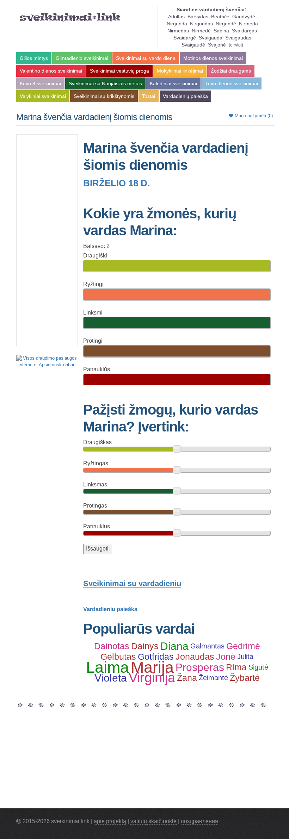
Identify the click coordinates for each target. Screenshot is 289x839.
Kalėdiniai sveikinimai (173, 83)
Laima (107, 667)
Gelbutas (118, 656)
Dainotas (111, 646)
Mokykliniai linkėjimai (180, 71)
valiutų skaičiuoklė (153, 821)
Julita (245, 656)
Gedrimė (243, 646)
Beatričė (220, 16)
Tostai (148, 96)
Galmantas (207, 646)
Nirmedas (178, 30)
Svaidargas (244, 30)
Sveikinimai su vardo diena (146, 58)
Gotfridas (156, 656)
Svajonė (217, 45)
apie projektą (110, 821)
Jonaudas (195, 656)
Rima (236, 667)
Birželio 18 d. (116, 183)
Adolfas (176, 16)
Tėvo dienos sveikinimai (231, 83)
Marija (152, 667)
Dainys (145, 646)
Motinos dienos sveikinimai (213, 58)
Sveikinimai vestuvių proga (119, 71)
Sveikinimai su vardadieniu (132, 583)
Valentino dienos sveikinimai (51, 71)
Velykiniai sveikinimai (43, 96)
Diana (174, 646)
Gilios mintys (34, 58)
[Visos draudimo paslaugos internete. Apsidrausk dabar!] (47, 361)
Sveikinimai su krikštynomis (104, 96)
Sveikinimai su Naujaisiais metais (105, 83)
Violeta (110, 677)
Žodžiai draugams (231, 71)
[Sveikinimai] (70, 17)
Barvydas (197, 16)
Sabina (221, 30)
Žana (187, 678)
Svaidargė (184, 38)
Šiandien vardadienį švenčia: (211, 9)
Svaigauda (210, 38)
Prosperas (200, 667)
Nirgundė (226, 23)
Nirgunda (177, 23)
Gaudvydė (243, 16)
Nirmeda (248, 23)
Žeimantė (213, 678)
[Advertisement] (47, 240)
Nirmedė (201, 30)
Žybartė (245, 678)
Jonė (225, 656)
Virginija (152, 677)
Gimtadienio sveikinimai (82, 58)
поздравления (199, 821)
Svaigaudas (238, 38)
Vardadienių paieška (185, 96)
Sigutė (258, 667)
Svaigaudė (193, 45)
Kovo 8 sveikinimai (40, 83)
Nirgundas (201, 23)
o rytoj (236, 45)
